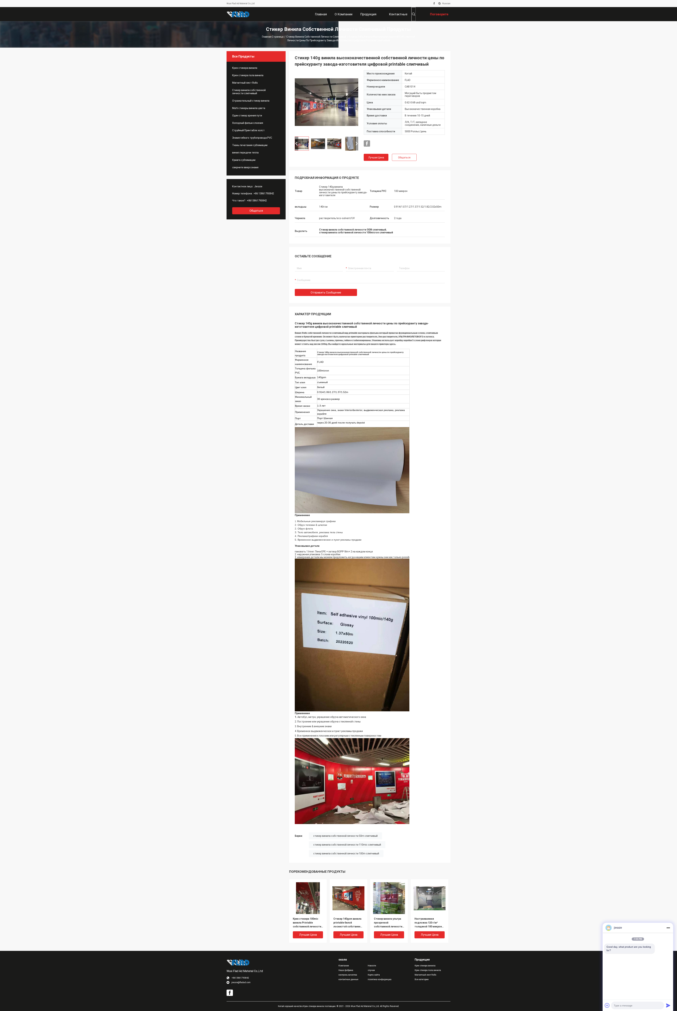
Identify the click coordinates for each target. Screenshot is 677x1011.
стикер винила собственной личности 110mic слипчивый (347, 844)
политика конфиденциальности (379, 979)
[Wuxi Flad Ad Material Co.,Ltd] (238, 14)
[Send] (668, 1005)
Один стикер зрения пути (247, 115)
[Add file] (607, 1005)
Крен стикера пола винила (247, 75)
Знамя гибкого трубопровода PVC (252, 137)
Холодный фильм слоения (247, 123)
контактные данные (348, 979)
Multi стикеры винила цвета (248, 108)
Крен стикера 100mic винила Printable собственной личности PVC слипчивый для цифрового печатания (307, 922)
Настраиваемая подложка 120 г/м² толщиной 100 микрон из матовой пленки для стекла (428, 922)
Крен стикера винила (244, 67)
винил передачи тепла (245, 152)
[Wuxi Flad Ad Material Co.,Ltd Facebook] (434, 3)
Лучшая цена (376, 157)
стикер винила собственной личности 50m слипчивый (345, 835)
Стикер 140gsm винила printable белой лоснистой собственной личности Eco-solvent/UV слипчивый (348, 922)
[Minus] (668, 928)
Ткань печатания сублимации (249, 145)
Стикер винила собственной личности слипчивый (316, 36)
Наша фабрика (345, 970)
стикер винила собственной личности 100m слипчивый (346, 853)
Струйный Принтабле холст (248, 130)
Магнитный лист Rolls (245, 82)
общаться (256, 210)
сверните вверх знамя (245, 167)
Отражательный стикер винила (250, 100)
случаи (371, 970)
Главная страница (272, 36)
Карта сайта (374, 975)
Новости (372, 965)
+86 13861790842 (264, 193)
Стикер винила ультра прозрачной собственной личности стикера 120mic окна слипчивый (388, 922)
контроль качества (347, 975)
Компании (343, 965)
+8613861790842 (257, 200)
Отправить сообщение (326, 292)
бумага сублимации (243, 160)
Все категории (422, 979)
